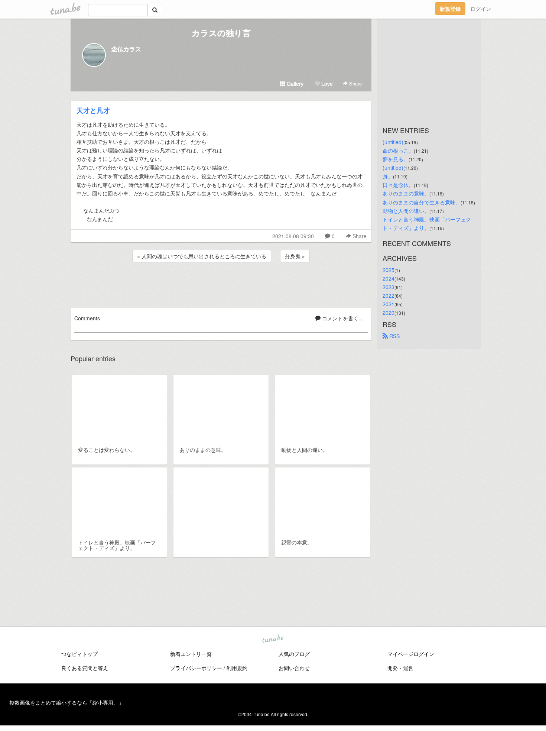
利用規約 (237, 668)
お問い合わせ (294, 668)
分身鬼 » (295, 256)
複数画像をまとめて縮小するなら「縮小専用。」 (66, 702)
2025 (388, 270)
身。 (388, 176)
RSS (394, 336)
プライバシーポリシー (196, 668)
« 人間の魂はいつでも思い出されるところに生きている (201, 256)
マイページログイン (410, 653)
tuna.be (272, 639)
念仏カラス (126, 49)
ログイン (480, 8)
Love (326, 83)
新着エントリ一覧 (191, 653)
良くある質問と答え (84, 668)
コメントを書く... (342, 318)
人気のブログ (294, 653)
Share (355, 83)
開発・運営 (400, 668)
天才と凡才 (93, 110)
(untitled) (393, 142)
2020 (388, 312)
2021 (388, 304)
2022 (388, 295)
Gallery (294, 83)
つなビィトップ (79, 653)
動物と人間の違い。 (406, 210)
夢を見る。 (396, 159)
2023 (388, 287)
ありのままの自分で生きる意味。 (422, 202)
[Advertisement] (221, 284)
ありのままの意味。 (406, 193)
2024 (388, 278)
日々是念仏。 (398, 184)
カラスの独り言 (221, 33)
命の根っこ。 (398, 150)
